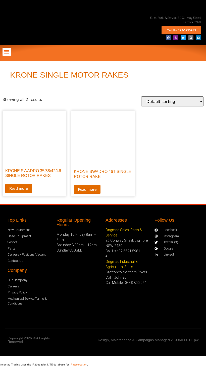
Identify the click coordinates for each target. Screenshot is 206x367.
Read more (18, 189)
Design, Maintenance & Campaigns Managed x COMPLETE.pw (148, 340)
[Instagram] (175, 37)
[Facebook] (168, 37)
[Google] (190, 37)
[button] (7, 52)
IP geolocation (78, 364)
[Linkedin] (198, 37)
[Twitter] (183, 37)
